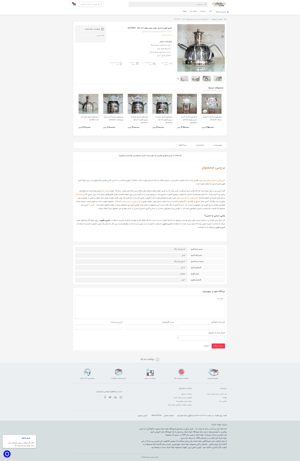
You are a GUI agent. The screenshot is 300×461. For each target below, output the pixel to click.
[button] (76, 4)
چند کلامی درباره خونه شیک (217, 394)
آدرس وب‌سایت (117, 322)
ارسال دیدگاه (218, 346)
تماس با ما (193, 11)
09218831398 (156, 415)
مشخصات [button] (200, 145)
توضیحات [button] (218, 145)
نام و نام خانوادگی (218, 322)
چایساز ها (106, 191)
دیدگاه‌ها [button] (182, 145)
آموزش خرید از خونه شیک (182, 398)
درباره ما (203, 11)
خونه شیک (188, 431)
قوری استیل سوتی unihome (125, 201)
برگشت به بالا (148, 359)
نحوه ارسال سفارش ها (184, 401)
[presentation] (224, 78)
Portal (143, 457)
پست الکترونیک (168, 322)
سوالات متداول (186, 394)
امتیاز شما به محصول (217, 333)
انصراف (206, 346)
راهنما (184, 11)
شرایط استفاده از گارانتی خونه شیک (179, 405)
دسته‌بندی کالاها (221, 12)
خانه (210, 11)
